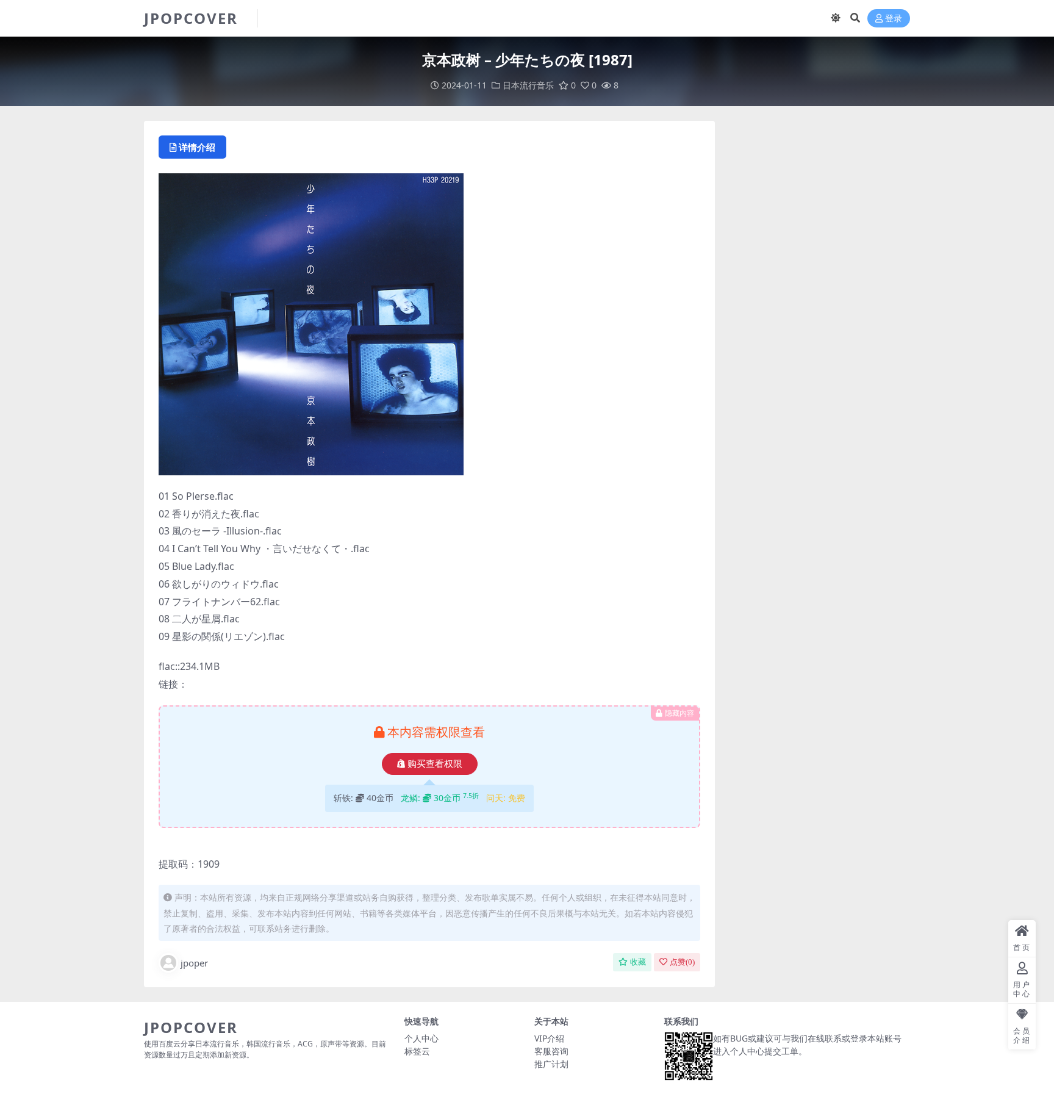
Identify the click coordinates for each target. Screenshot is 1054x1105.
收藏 (638, 961)
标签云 (417, 1051)
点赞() (682, 961)
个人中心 (421, 1038)
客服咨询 (551, 1051)
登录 (893, 18)
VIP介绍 (549, 1038)
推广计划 (551, 1064)
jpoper (194, 963)
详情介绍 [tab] (197, 147)
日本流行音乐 (528, 85)
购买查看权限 (434, 764)
